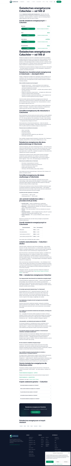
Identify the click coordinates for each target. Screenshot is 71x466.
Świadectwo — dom (32, 440)
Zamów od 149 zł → (35, 412)
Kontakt (51, 1)
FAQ (43, 1)
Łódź (42, 446)
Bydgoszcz (47, 442)
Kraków (42, 439)
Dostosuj (65, 461)
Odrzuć (58, 461)
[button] (69, 452)
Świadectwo (22, 1)
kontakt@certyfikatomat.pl (15, 444)
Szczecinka (46, 271)
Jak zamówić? (39, 1)
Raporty (28, 1)
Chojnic (35, 271)
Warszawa (42, 437)
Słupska (42, 271)
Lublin (47, 439)
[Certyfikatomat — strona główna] (14, 2)
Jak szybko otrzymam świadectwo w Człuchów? (28, 395)
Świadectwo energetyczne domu (43, 48)
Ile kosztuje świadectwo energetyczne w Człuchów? (29, 385)
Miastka (20, 272)
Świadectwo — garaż (32, 444)
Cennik (34, 1)
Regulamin (56, 447)
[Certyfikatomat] (14, 436)
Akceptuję (50, 461)
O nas (56, 444)
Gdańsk (42, 444)
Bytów (34, 379)
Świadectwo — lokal (32, 442)
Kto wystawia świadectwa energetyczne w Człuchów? (29, 398)
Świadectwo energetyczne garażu (42, 35)
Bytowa (38, 271)
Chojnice (30, 379)
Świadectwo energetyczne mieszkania (43, 28)
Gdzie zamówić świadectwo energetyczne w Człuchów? (30, 388)
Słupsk (37, 379)
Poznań (42, 442)
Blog (47, 1)
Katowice (47, 437)
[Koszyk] (54, 1)
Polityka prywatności (58, 449)
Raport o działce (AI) (32, 449)
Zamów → (58, 1)
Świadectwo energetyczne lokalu (43, 41)
